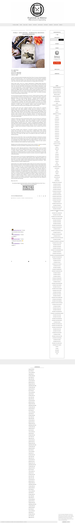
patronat (57, 154)
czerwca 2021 (31, 471)
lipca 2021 (30, 469)
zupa (57, 353)
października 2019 (32, 504)
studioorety (57, 168)
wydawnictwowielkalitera (57, 336)
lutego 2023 (30, 438)
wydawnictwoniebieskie (57, 278)
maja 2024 (30, 413)
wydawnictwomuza (57, 276)
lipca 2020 (30, 489)
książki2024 (57, 133)
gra (57, 110)
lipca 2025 (30, 390)
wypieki (57, 346)
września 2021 (31, 466)
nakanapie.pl (57, 145)
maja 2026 (30, 374)
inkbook (57, 112)
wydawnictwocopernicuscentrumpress (57, 211)
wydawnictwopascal (57, 295)
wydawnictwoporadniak (57, 299)
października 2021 (32, 464)
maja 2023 (30, 433)
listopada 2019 (31, 502)
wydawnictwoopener (57, 292)
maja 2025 (30, 393)
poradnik (57, 159)
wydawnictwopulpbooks (57, 304)
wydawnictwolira (57, 262)
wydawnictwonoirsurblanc (57, 283)
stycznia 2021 (31, 479)
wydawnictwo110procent (57, 182)
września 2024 (31, 407)
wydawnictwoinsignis (57, 246)
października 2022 (32, 444)
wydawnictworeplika (57, 309)
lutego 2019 (30, 517)
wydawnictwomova (57, 274)
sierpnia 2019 (31, 507)
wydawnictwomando (57, 267)
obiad (57, 150)
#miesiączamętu (57, 94)
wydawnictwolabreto (57, 258)
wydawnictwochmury (57, 208)
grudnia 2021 (31, 461)
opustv (57, 152)
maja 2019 (30, 512)
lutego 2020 (30, 497)
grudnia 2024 (31, 402)
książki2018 (57, 122)
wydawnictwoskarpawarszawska (57, 313)
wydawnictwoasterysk (57, 194)
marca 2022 (30, 456)
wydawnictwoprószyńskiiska (57, 302)
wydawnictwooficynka (57, 290)
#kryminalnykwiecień (57, 92)
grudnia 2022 (31, 441)
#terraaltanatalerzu (57, 96)
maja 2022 (30, 453)
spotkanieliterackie (57, 166)
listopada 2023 (31, 423)
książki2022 (57, 129)
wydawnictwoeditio (57, 232)
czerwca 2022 (31, 451)
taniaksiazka (57, 175)
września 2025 (31, 387)
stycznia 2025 (31, 400)
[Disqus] (28, 214)
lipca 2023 (30, 430)
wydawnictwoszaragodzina (57, 325)
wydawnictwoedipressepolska (57, 230)
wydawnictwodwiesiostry (57, 225)
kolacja (57, 115)
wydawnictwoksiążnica (57, 253)
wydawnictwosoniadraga (57, 318)
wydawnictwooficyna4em (57, 288)
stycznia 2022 (31, 459)
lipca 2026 (30, 370)
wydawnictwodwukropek (57, 227)
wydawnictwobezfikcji (57, 198)
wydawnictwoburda (57, 205)
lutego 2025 (30, 398)
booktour (57, 99)
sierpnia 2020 (31, 487)
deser (57, 103)
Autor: (14, 70)
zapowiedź (57, 350)
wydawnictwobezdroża (57, 196)
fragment (57, 108)
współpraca (57, 180)
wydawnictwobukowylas (57, 203)
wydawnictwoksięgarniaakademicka (57, 255)
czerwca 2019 (31, 510)
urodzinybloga (57, 177)
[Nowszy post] (11, 261)
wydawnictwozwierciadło (57, 343)
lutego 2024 (30, 418)
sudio (57, 170)
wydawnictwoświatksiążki (57, 327)
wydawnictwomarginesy (57, 269)
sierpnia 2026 (31, 369)
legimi (57, 140)
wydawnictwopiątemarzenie (57, 297)
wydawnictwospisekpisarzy (57, 320)
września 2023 (31, 426)
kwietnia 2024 (31, 415)
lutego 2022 (30, 458)
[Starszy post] (45, 261)
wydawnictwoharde (57, 239)
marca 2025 (30, 397)
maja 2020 (30, 492)
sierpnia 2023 (31, 428)
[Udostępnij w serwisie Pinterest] (45, 196)
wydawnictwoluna (57, 265)
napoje (57, 147)
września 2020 (31, 486)
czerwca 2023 (31, 431)
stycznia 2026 (31, 380)
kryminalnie (57, 119)
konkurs (57, 117)
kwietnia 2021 (31, 474)
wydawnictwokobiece (57, 248)
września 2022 (31, 446)
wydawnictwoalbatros (57, 191)
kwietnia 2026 (31, 375)
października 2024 (32, 405)
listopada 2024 (31, 403)
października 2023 (32, 425)
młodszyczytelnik (57, 143)
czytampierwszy (57, 101)
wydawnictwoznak (57, 339)
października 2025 (32, 385)
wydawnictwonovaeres (57, 285)
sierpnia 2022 (31, 448)
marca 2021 (30, 476)
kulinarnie (57, 138)
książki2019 (57, 124)
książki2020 (57, 126)
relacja (57, 161)
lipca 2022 (30, 449)
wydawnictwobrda (57, 201)
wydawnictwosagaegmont (57, 311)
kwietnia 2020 (31, 494)
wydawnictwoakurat (57, 189)
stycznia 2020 (31, 499)
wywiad (57, 348)
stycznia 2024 (31, 420)
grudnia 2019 (31, 500)
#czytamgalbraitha (57, 89)
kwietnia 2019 (31, 514)
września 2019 (31, 505)
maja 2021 (30, 472)
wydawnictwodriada (57, 223)
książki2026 (57, 136)
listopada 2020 (31, 482)
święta (57, 173)
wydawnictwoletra (57, 260)
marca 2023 (30, 436)
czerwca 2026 (31, 372)
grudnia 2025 (31, 382)
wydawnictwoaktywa (57, 187)
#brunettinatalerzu (57, 87)
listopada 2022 (31, 443)
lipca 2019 (30, 509)
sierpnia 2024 (31, 408)
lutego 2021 (30, 477)
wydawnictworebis (57, 306)
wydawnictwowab (57, 334)
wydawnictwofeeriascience (57, 234)
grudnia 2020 (31, 481)
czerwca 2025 (31, 392)
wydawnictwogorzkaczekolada (57, 237)
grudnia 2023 (31, 421)
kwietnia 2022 (31, 454)
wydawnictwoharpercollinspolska (57, 241)
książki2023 (57, 131)
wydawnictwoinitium (57, 244)
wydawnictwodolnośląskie (57, 218)
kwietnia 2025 (31, 395)
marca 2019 (30, 515)
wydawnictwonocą (57, 281)
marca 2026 (30, 377)
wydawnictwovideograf (56, 332)
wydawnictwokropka (57, 251)
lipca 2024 (30, 410)
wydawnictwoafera (57, 184)
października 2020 (32, 484)
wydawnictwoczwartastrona (57, 216)
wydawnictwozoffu (57, 341)
